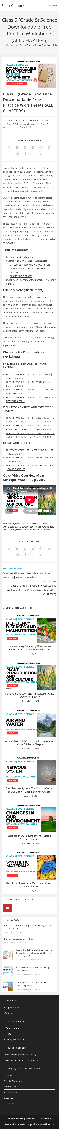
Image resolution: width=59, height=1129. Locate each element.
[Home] (2, 45)
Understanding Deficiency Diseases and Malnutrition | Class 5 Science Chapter (29, 648)
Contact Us (9, 1103)
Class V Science (28, 527)
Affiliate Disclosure (13, 1081)
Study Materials (11, 1007)
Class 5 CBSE (20, 524)
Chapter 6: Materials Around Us (18, 939)
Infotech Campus (12, 1028)
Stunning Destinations (15, 1039)
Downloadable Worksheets (42, 530)
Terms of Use (10, 1086)
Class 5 (11, 524)
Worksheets (26, 127)
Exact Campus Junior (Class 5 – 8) (20, 1054)
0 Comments (21, 932)
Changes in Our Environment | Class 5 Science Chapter (29, 837)
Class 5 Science (33, 524)
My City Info (10, 1033)
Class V (18, 527)
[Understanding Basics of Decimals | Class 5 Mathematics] (8, 970)
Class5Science (22, 530)
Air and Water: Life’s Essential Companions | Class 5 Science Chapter (29, 742)
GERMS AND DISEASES (21, 276)
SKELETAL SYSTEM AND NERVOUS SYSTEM (31, 264)
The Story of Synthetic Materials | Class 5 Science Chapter (29, 884)
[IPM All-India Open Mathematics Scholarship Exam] (8, 985)
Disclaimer (9, 1098)
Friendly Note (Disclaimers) (19, 256)
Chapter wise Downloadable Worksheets (26, 260)
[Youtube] (7, 908)
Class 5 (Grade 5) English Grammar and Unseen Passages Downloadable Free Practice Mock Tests (33, 953)
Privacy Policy (10, 1092)
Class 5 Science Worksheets (21, 124)
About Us (8, 1075)
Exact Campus (13, 5)
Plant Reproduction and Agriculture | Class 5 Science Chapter (29, 695)
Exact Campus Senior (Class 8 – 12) (21, 1060)
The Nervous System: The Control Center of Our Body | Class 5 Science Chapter (29, 790)
